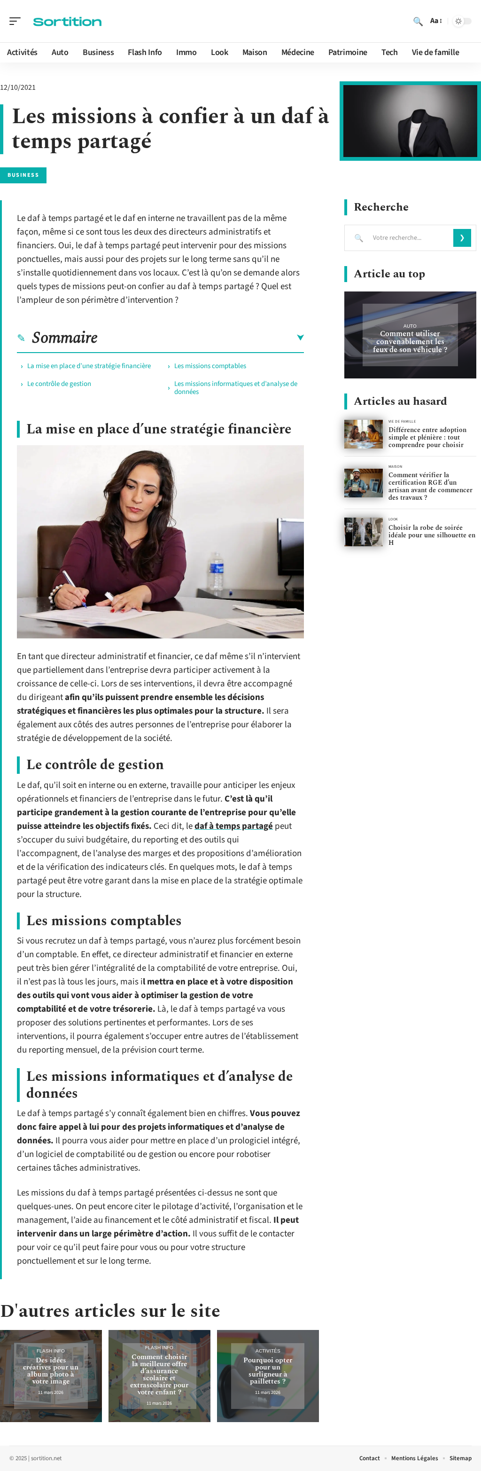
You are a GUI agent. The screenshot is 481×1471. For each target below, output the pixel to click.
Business (23, 175)
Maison (395, 466)
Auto (410, 326)
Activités (268, 1350)
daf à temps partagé (233, 826)
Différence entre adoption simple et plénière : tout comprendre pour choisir (427, 437)
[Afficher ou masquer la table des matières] (201, 338)
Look (393, 519)
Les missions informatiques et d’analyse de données (235, 388)
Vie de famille (402, 421)
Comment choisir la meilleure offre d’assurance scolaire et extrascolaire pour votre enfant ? (159, 1375)
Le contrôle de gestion (59, 384)
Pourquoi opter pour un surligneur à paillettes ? (267, 1371)
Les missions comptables (210, 366)
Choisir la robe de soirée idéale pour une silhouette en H (431, 535)
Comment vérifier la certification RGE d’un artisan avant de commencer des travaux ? (430, 486)
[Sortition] (67, 21)
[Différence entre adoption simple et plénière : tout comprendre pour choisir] (363, 434)
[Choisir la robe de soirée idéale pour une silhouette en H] (363, 532)
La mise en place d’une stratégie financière (89, 366)
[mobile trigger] (17, 21)
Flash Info (51, 1350)
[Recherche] (418, 21)
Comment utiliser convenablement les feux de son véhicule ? (410, 341)
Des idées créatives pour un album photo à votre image (50, 1371)
